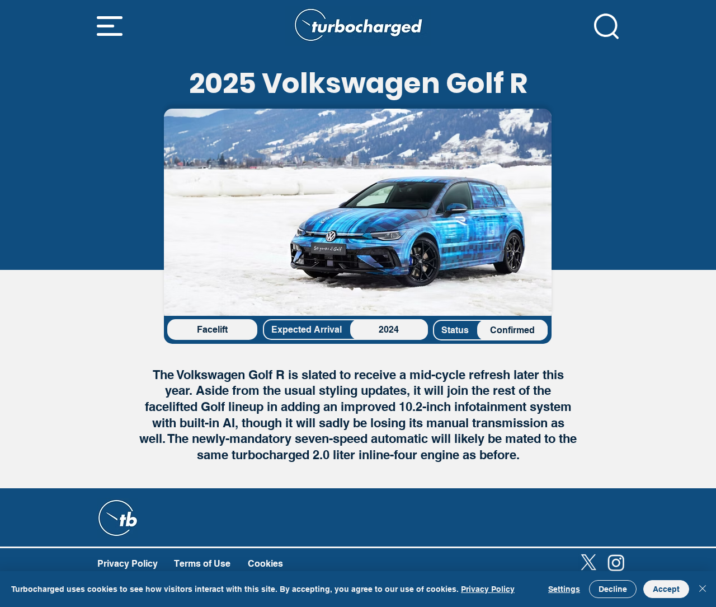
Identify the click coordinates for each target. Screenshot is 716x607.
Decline (613, 589)
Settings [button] (564, 589)
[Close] (702, 589)
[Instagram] (616, 562)
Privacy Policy (488, 589)
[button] (110, 26)
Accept (666, 589)
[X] (589, 562)
